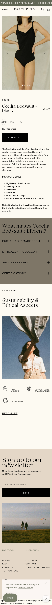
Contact (30, 563)
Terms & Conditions (37, 567)
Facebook (8, 550)
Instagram (32, 550)
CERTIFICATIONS (14, 273)
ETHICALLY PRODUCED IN (20, 251)
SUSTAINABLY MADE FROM (21, 241)
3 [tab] (27, 85)
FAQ (4, 563)
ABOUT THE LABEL (15, 262)
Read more (9, 413)
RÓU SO (6, 100)
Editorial (31, 560)
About (6, 560)
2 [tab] (24, 85)
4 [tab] (29, 85)
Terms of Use (10, 570)
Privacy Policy (11, 567)
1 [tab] (22, 85)
